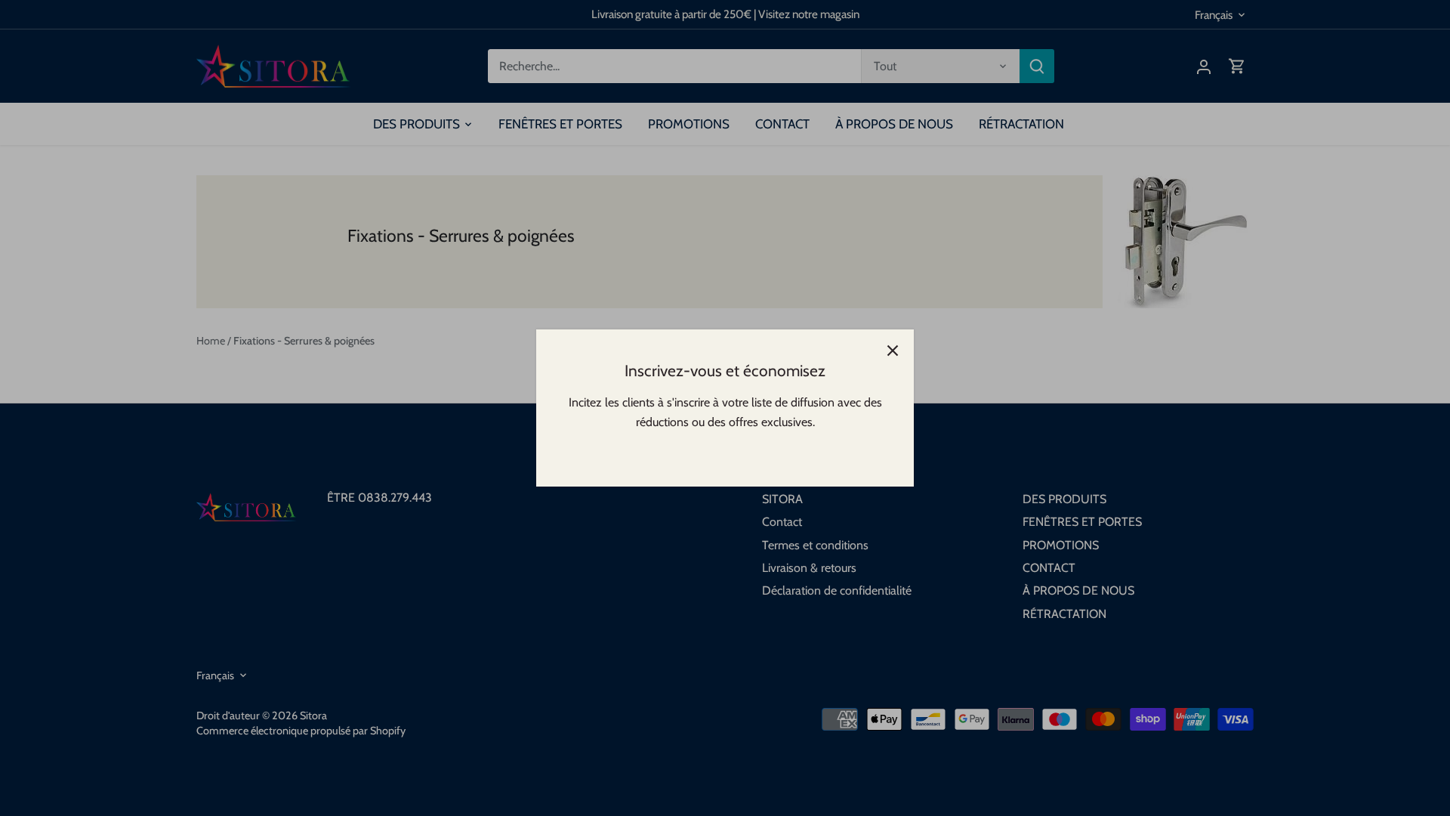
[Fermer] (892, 350)
